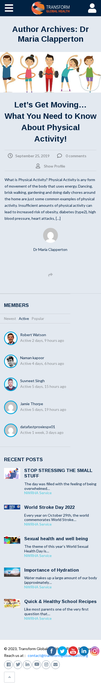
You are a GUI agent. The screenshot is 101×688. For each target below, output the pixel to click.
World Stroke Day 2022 (49, 507)
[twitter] (17, 664)
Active (24, 318)
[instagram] (46, 664)
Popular (38, 318)
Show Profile (54, 166)
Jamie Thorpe (31, 403)
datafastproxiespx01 (37, 426)
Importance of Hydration (51, 570)
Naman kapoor (32, 357)
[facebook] (8, 664)
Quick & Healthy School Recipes (60, 601)
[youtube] (36, 664)
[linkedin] (27, 664)
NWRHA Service (38, 493)
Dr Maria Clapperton (50, 249)
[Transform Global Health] (50, 8)
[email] (55, 664)
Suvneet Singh (32, 380)
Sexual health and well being (56, 538)
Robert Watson (33, 334)
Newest (10, 318)
